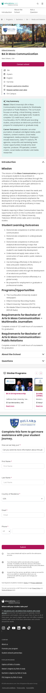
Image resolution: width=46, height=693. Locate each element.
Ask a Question (34, 10)
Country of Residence (11, 494)
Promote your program (10, 648)
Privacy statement (36, 583)
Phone (5, 526)
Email (4, 510)
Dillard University (8, 50)
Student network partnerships (12, 653)
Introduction (7, 12)
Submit (23, 547)
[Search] (38, 4)
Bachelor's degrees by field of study (14, 673)
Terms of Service (7, 590)
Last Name (7, 477)
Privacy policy (21, 688)
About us (5, 644)
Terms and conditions (9, 688)
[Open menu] (42, 4)
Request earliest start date (17, 90)
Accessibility (30, 688)
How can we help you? (11, 445)
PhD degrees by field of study (12, 677)
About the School (18, 10)
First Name (7, 461)
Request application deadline (18, 86)
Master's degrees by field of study (13, 669)
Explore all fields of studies (11, 664)
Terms (26, 583)
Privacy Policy (36, 588)
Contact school (23, 64)
